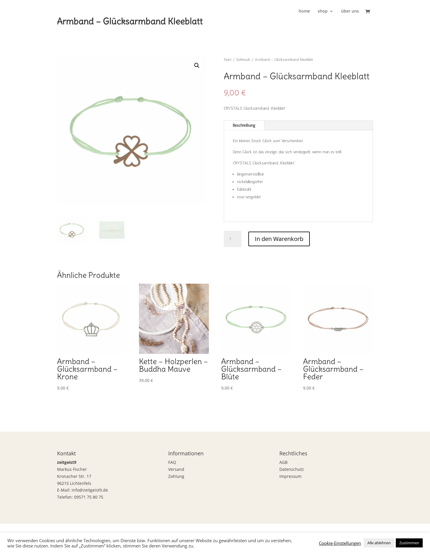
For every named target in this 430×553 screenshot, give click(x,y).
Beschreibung (244, 125)
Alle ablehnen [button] (379, 542)
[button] (197, 65)
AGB (283, 462)
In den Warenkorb (279, 239)
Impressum (290, 476)
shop (323, 11)
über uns (350, 11)
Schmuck (243, 59)
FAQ (172, 462)
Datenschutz (291, 469)
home (304, 11)
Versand (176, 469)
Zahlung (176, 476)
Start (227, 59)
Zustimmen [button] (409, 542)
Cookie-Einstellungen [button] (340, 543)
